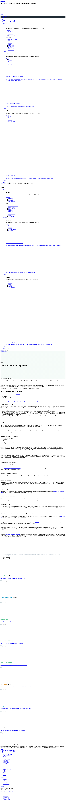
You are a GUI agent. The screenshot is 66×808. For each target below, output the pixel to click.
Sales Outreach (11, 50)
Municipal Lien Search (13, 39)
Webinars (10, 60)
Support (4, 17)
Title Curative (11, 45)
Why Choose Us (11, 35)
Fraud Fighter (52, 416)
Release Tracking (11, 48)
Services (5, 23)
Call (1, 184)
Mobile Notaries (11, 47)
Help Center (10, 64)
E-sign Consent (6, 798)
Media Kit (10, 120)
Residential (10, 31)
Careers (9, 117)
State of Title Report (7, 769)
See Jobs (7, 115)
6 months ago (4, 580)
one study (37, 522)
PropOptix (3, 1)
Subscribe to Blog (7, 182)
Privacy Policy (6, 796)
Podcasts (10, 61)
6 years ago (10, 378)
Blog (9, 59)
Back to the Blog (4, 351)
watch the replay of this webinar (29, 540)
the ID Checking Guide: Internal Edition (12, 468)
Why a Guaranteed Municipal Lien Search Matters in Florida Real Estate (14, 665)
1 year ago (4, 602)
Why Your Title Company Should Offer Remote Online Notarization (13, 730)
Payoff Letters (11, 46)
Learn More (3, 14)
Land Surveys (6, 758)
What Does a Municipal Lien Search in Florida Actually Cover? (12, 643)
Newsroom (10, 118)
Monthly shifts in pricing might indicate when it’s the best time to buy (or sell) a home (16, 708)
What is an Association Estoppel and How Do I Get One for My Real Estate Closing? (16, 686)
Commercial (10, 32)
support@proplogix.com (11, 791)
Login (2, 183)
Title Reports (10, 44)
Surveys (10, 43)
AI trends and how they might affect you (8, 621)
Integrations (10, 34)
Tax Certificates (11, 41)
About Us (10, 116)
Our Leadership (11, 121)
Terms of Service (6, 797)
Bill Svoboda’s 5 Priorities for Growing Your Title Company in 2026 (13, 578)
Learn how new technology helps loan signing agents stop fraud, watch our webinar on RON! (20, 401)
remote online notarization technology (12, 534)
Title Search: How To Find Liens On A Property (9, 599)
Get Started (8, 30)
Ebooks (4, 775)
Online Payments (6, 799)
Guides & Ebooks (12, 63)
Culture (4, 108)
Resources (5, 51)
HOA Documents (11, 40)
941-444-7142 (6, 16)
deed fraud (18, 394)
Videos (4, 771)
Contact (4, 180)
